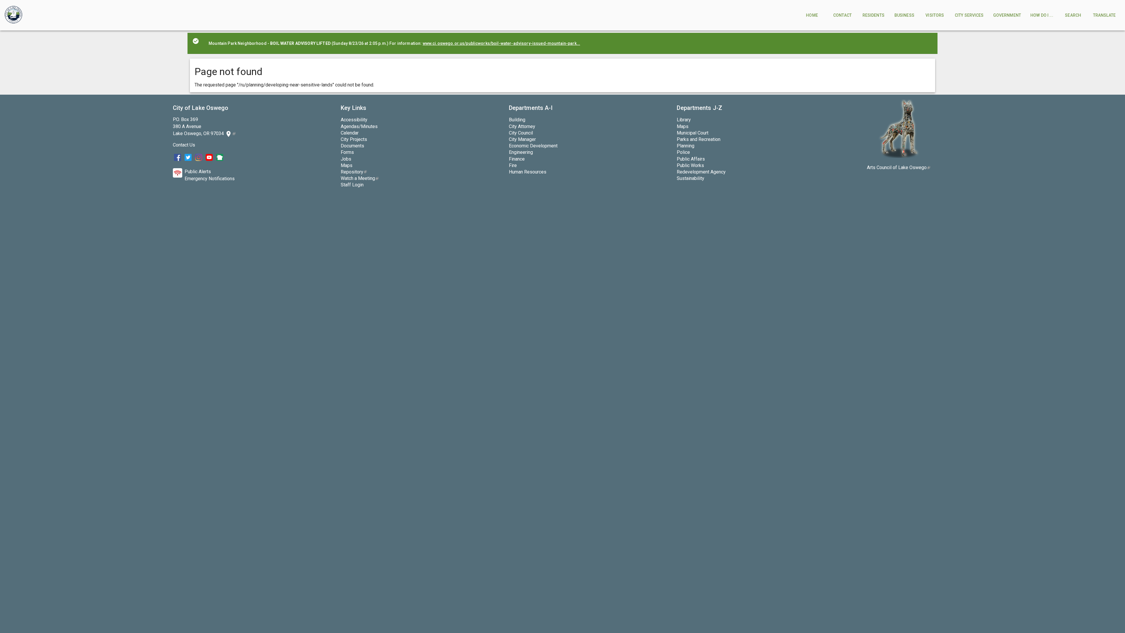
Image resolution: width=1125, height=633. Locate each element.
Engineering (521, 152)
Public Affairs (691, 159)
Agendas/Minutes (359, 126)
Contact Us (184, 145)
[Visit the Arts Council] (898, 156)
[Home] (13, 15)
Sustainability (690, 178)
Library (684, 119)
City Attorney (522, 126)
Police (683, 152)
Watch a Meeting (360, 178)
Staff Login (352, 185)
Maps (346, 165)
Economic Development (533, 146)
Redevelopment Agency (701, 172)
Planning (685, 146)
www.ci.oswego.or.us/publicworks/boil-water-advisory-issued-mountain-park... (501, 43)
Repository (354, 172)
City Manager (522, 139)
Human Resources (527, 172)
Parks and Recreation (698, 139)
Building (517, 119)
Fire (513, 165)
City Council (521, 133)
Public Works (690, 165)
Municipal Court (692, 133)
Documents (352, 146)
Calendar (350, 133)
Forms (347, 152)
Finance (517, 159)
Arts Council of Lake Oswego (898, 167)
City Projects (354, 139)
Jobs (346, 159)
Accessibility (354, 119)
